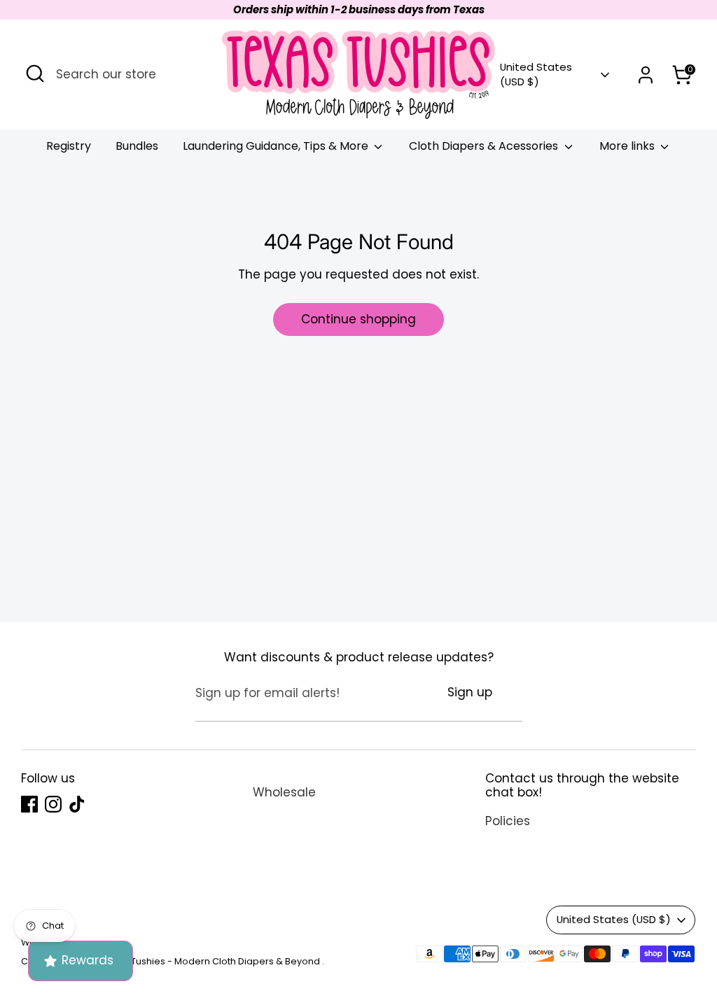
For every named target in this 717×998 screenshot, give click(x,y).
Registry (68, 146)
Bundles (137, 146)
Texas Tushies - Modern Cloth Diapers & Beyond (212, 961)
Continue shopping (358, 319)
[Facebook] (29, 804)
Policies (507, 821)
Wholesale (284, 792)
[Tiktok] (77, 804)
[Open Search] (35, 73)
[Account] (646, 75)
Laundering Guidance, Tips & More (277, 146)
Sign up (469, 692)
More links (628, 146)
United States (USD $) (536, 74)
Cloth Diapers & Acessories (485, 146)
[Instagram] (53, 804)
